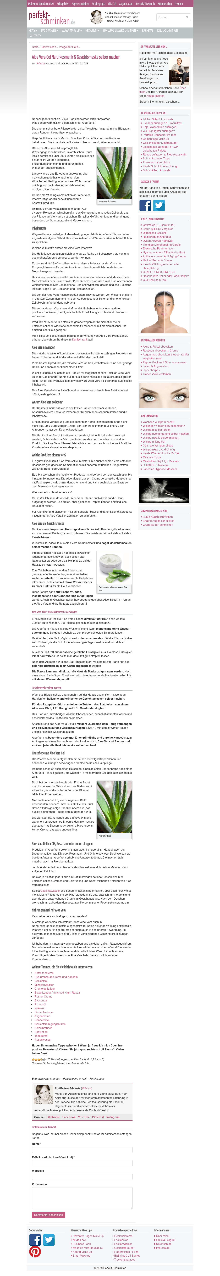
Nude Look (79, 1240)
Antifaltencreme (44, 973)
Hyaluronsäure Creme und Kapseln (56, 977)
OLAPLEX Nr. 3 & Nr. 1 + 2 (159, 272)
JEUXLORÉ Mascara (156, 465)
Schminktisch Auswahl (156, 170)
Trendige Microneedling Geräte (162, 245)
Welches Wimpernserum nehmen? (164, 426)
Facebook (68, 1117)
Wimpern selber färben (156, 430)
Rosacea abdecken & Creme (160, 350)
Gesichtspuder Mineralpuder (160, 143)
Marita (41, 63)
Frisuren (179, 3)
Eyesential (41, 1000)
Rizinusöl (40, 1004)
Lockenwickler (123, 1244)
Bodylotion (41, 1032)
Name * (36, 1144)
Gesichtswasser (50, 891)
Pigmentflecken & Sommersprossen (164, 362)
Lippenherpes (151, 370)
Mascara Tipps (152, 457)
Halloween (35, 35)
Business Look (82, 1244)
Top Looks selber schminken (119, 30)
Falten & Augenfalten (155, 366)
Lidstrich (112, 3)
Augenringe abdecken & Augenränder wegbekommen (166, 356)
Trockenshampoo (124, 1259)
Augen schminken (80, 3)
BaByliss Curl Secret (127, 1255)
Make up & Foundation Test (41, 3)
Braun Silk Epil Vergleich (158, 229)
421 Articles (86, 1088)
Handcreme (42, 1020)
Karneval (147, 30)
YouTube (84, 1117)
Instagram (112, 1117)
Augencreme (42, 1016)
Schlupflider (63, 3)
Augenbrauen (125, 3)
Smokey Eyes (98, 3)
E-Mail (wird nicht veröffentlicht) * (53, 1157)
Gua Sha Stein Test (154, 280)
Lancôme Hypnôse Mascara (160, 469)
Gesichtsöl (41, 981)
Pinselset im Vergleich (156, 162)
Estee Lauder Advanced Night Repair (57, 992)
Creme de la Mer (45, 988)
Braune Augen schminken (158, 521)
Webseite (54, 1117)
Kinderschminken (167, 30)
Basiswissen (48, 30)
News (32, 30)
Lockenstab (121, 1240)
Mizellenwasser (44, 985)
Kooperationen (155, 96)
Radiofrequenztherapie (157, 237)
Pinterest (98, 1117)
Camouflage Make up (156, 139)
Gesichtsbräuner (124, 1248)
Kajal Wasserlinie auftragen (159, 127)
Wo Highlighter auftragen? (159, 131)
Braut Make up (81, 1255)
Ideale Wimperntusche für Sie (161, 453)
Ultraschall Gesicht (154, 233)
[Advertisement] (82, 91)
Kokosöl (40, 1008)
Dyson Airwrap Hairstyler (158, 241)
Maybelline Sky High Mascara (161, 461)
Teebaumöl (41, 1036)
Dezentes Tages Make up (88, 1236)
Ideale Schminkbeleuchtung (160, 166)
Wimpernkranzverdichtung (159, 449)
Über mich (162, 1236)
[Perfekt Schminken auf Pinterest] (35, 1251)
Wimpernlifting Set (154, 441)
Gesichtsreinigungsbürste (50, 1024)
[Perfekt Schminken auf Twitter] (159, 205)
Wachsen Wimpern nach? (158, 422)
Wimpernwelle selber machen (161, 437)
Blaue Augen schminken (158, 517)
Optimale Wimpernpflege (158, 445)
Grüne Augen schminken (158, 525)
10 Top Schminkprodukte (158, 119)
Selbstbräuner (43, 1028)
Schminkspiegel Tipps (156, 158)
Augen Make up (71, 30)
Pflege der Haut (68, 47)
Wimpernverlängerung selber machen (166, 434)
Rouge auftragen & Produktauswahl (164, 154)
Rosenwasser (43, 1039)
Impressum (162, 1248)
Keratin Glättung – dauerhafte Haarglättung (161, 266)
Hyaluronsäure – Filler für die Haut (164, 252)
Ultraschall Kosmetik (145, 3)
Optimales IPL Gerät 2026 (158, 225)
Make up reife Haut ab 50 (88, 1248)
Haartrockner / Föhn (126, 1252)
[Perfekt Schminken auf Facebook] (145, 205)
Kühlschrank (79, 339)
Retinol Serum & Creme (157, 260)
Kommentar (39, 1184)
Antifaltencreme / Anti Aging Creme (164, 256)
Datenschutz (163, 1244)
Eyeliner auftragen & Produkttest (162, 123)
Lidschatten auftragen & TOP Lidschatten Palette (160, 149)
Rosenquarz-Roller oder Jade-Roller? (166, 276)
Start (35, 47)
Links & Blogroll (165, 1240)
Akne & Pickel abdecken (158, 346)
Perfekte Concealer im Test (159, 135)
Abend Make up (82, 1252)
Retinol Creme (43, 996)
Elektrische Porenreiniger (158, 248)
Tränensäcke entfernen (157, 374)
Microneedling (165, 3)
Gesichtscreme (44, 1012)
